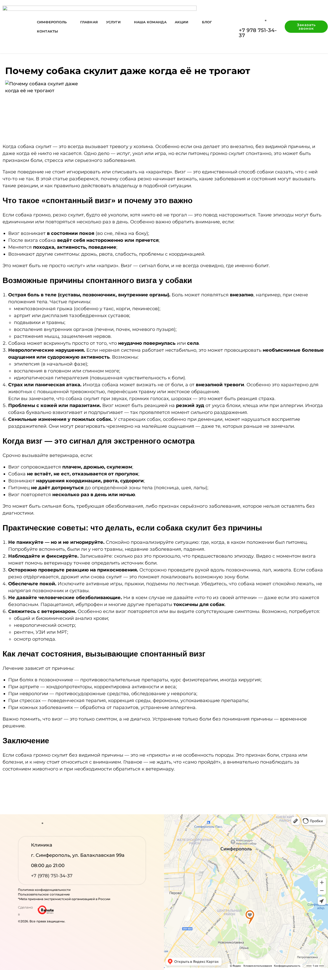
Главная (89, 22)
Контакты (47, 31)
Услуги (113, 22)
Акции (182, 22)
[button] (306, 26)
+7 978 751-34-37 (258, 32)
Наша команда (150, 22)
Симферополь (52, 22)
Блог (207, 22)
